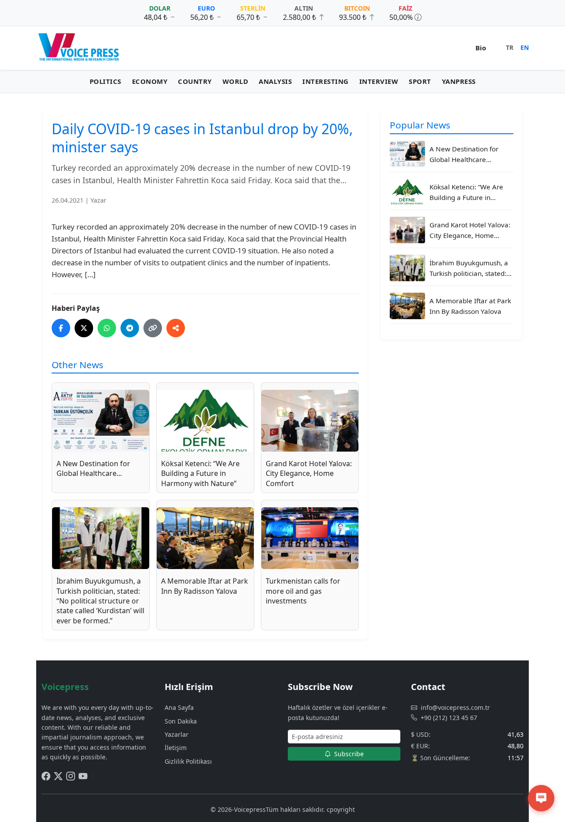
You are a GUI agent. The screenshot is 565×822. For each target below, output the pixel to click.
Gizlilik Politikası (188, 761)
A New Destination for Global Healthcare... (463, 153)
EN (524, 47)
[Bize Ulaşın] (541, 798)
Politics (105, 81)
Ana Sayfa (179, 707)
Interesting (325, 81)
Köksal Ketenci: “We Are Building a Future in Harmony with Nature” (466, 192)
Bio (480, 47)
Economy (150, 81)
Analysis (275, 81)
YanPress (459, 81)
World (235, 81)
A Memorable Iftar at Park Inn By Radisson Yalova (470, 305)
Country (195, 81)
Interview (379, 81)
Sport (420, 81)
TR (509, 47)
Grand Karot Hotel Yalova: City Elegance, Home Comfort (469, 230)
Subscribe (348, 754)
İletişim (176, 747)
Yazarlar (176, 734)
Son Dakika (181, 721)
